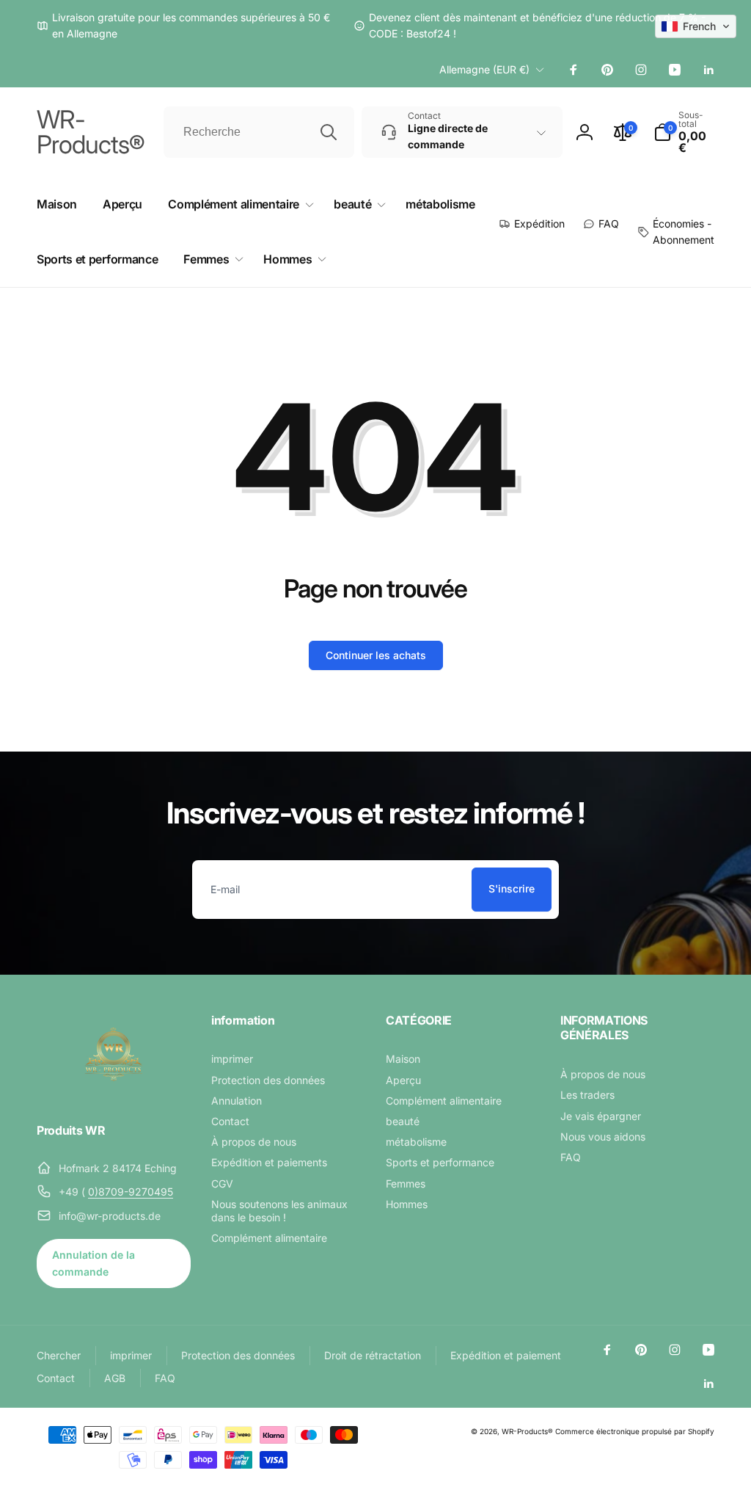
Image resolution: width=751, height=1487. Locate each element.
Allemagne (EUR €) (484, 69)
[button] (683, 132)
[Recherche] (328, 132)
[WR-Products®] (113, 1091)
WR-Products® (527, 1431)
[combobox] (258, 132)
